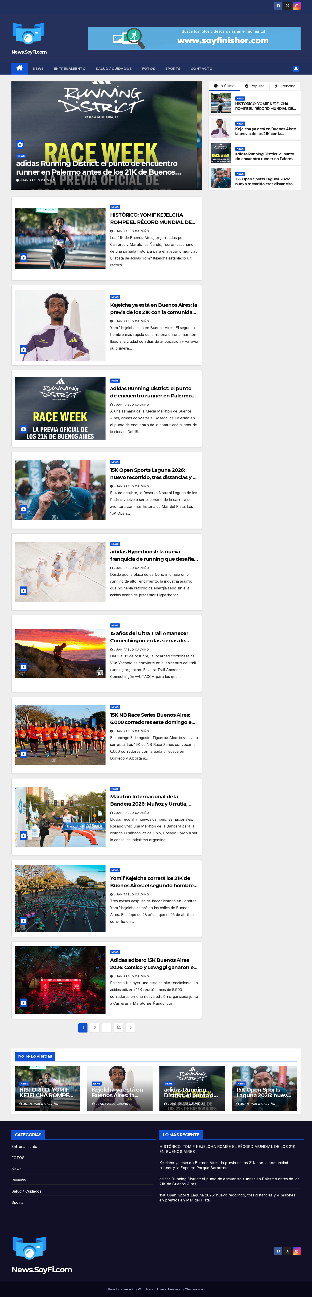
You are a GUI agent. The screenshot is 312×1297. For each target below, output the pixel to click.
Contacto (202, 69)
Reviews (18, 1180)
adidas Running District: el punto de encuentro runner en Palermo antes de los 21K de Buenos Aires (265, 159)
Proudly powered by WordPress (131, 1289)
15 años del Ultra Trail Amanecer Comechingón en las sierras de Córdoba (149, 640)
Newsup (174, 1289)
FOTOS (148, 69)
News (38, 69)
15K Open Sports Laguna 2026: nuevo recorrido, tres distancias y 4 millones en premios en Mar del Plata (102, 172)
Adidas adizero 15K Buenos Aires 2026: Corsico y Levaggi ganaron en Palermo (153, 967)
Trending (287, 86)
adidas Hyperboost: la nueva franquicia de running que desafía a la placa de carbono (154, 559)
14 (118, 1027)
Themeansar (194, 1289)
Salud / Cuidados (114, 69)
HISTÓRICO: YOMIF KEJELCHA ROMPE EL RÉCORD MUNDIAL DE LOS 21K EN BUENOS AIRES (264, 109)
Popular (256, 86)
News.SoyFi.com (28, 52)
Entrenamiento (70, 69)
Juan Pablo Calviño (42, 180)
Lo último (227, 85)
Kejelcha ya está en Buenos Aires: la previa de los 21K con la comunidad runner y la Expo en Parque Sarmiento (265, 136)
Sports (173, 69)
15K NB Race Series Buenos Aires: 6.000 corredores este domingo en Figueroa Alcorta (152, 722)
